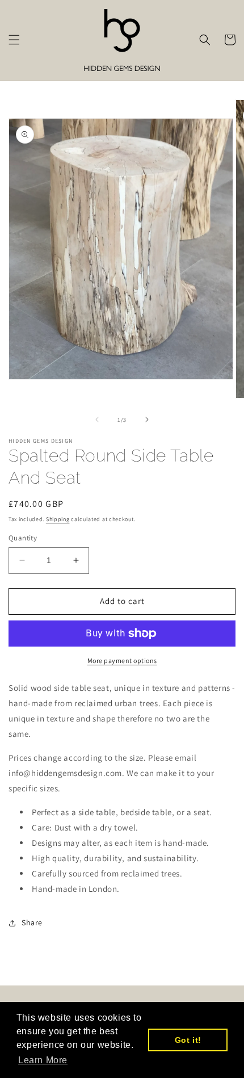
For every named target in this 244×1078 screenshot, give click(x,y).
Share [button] (32, 922)
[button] (14, 39)
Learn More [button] (43, 1060)
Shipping (58, 519)
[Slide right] (146, 419)
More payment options (122, 660)
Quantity (23, 538)
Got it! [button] (188, 1040)
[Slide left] (97, 419)
